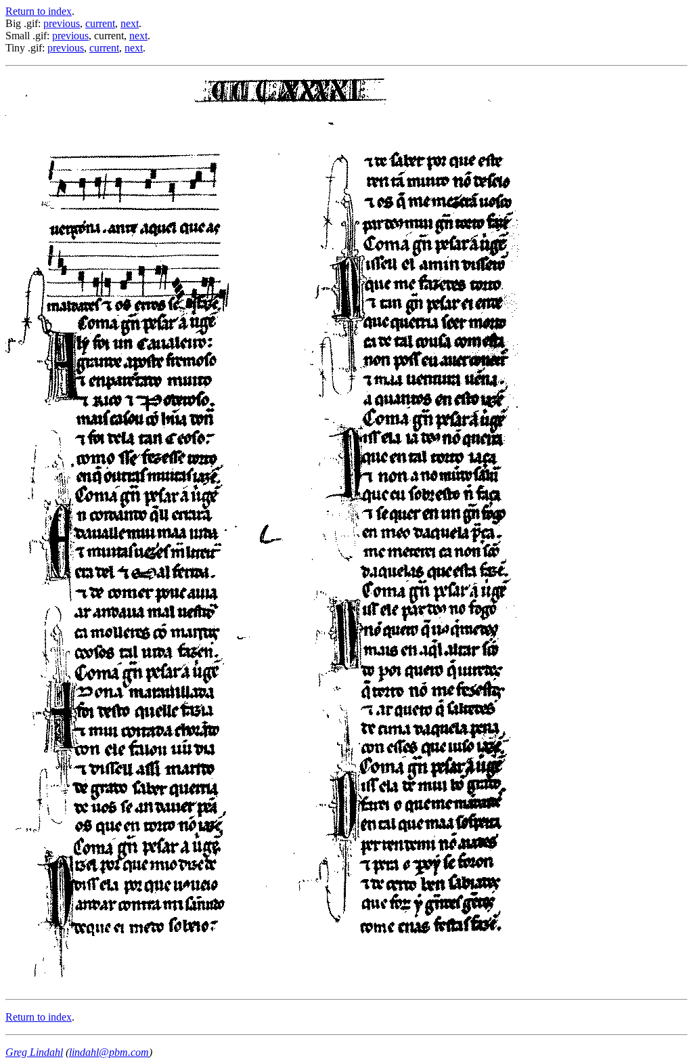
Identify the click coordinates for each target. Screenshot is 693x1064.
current (100, 23)
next (129, 23)
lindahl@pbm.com (109, 1052)
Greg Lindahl (34, 1052)
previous (61, 23)
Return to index (38, 11)
